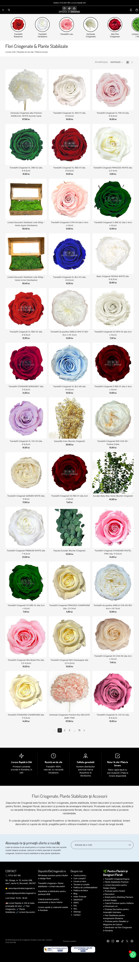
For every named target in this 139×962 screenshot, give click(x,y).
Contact (76, 915)
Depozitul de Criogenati (21, 940)
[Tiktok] (122, 941)
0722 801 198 (65, 3)
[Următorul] (84, 730)
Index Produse (79, 896)
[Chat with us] (132, 954)
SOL (75, 909)
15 (79, 730)
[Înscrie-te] (129, 845)
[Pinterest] (132, 941)
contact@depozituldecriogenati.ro (20, 893)
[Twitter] (127, 941)
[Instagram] (112, 941)
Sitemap (77, 912)
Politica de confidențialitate (85, 887)
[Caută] (9, 10)
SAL (75, 905)
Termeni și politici (69, 941)
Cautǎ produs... (80, 875)
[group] (18, 27)
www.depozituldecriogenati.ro (21, 888)
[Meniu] (3, 10)
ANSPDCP (78, 899)
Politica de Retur (80, 890)
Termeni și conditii (81, 884)
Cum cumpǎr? (79, 878)
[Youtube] (117, 941)
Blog (75, 893)
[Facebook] (108, 941)
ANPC (76, 902)
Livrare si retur (79, 881)
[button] (116, 62)
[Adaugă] (42, 106)
